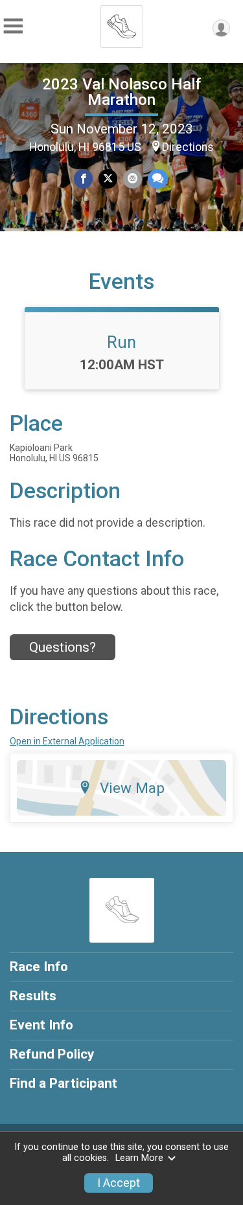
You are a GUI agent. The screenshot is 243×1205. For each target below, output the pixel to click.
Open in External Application (67, 741)
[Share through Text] (158, 178)
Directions (188, 147)
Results (33, 996)
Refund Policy (52, 1054)
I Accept (118, 1182)
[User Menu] (221, 28)
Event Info (41, 1025)
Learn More (139, 1158)
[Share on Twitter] (107, 178)
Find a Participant (63, 1083)
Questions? (62, 647)
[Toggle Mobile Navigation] (13, 26)
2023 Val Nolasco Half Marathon (121, 92)
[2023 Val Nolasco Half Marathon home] (121, 22)
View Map (132, 787)
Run (121, 342)
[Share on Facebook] (83, 178)
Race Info (39, 966)
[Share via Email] (132, 178)
